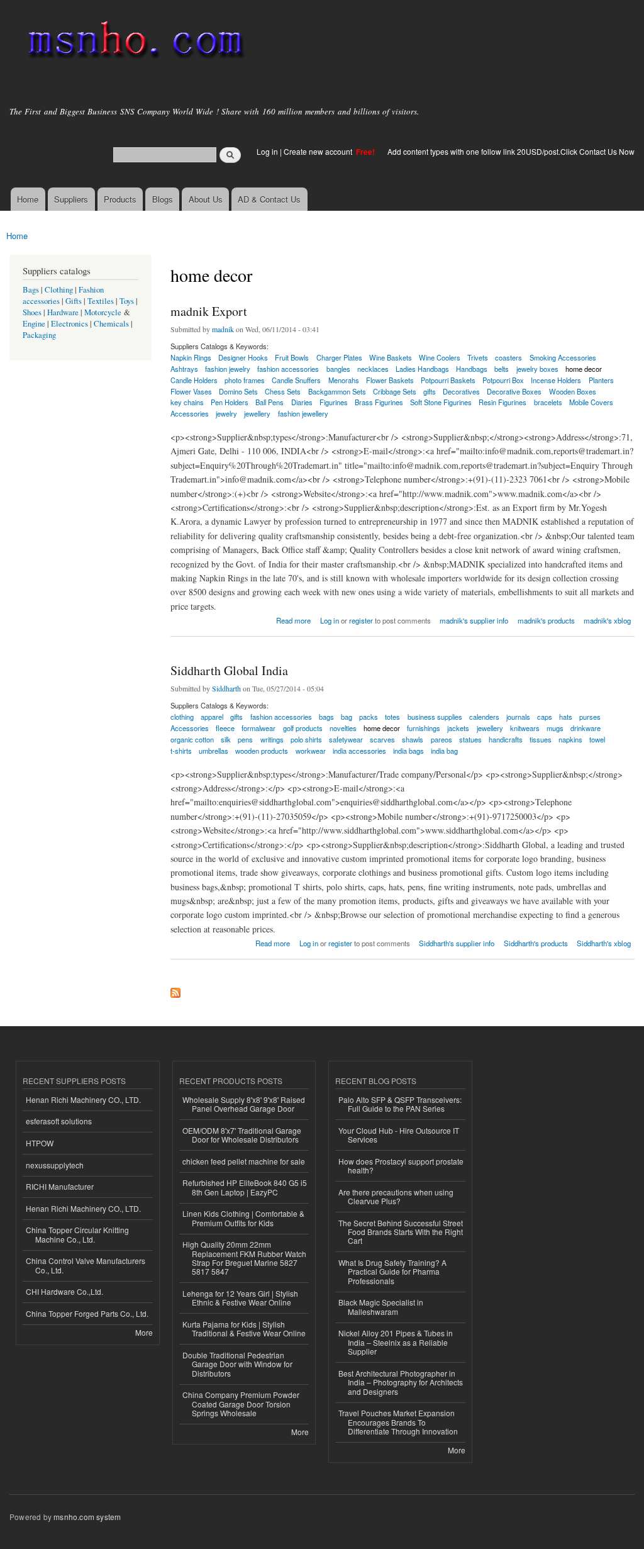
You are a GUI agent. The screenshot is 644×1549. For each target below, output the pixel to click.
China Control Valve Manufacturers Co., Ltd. (85, 1265)
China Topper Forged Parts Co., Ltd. (87, 1313)
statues (470, 739)
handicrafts (506, 739)
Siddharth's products (536, 943)
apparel (212, 717)
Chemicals (112, 323)
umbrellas (213, 751)
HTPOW (39, 1143)
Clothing (59, 289)
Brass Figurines (379, 402)
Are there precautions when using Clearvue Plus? (395, 1196)
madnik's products (546, 620)
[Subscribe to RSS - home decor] (175, 989)
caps (544, 717)
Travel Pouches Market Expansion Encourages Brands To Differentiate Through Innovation (398, 1421)
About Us (206, 199)
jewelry (226, 413)
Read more (293, 619)
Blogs (162, 199)
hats (565, 717)
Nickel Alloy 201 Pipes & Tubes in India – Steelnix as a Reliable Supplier (395, 1342)
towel (597, 739)
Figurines (333, 402)
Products (120, 199)
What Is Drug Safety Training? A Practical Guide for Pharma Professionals (392, 1271)
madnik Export (208, 311)
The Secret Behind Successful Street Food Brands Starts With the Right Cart (400, 1231)
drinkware (585, 728)
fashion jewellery (303, 413)
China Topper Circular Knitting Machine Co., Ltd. (77, 1234)
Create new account (319, 151)
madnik (223, 329)
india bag (444, 751)
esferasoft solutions (59, 1121)
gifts (236, 717)
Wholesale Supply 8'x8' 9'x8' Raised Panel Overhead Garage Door (243, 1104)
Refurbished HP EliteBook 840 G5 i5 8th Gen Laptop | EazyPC (244, 1187)
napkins (570, 739)
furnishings (423, 728)
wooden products (261, 751)
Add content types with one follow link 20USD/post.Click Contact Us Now (511, 151)
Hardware (63, 312)
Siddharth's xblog (604, 943)
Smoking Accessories (563, 357)
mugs (555, 728)
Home (27, 199)
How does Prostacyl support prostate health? (401, 1165)
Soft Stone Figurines (441, 402)
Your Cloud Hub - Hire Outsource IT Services (398, 1134)
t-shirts (181, 751)
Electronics (69, 323)
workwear (311, 751)
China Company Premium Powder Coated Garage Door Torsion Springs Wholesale (240, 1403)
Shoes (32, 312)
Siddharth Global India (229, 670)
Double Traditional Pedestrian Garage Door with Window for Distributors (237, 1364)
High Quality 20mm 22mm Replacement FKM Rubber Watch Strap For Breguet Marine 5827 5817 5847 (244, 1258)
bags (326, 717)
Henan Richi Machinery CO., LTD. (83, 1099)
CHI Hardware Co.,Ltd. (64, 1291)
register (361, 620)
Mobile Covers (591, 402)
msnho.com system (87, 1516)
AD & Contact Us (269, 199)
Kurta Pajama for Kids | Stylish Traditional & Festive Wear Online (244, 1328)
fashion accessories (281, 717)
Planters (601, 380)
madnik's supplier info (474, 620)
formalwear (258, 728)
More (144, 1332)
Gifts (73, 301)
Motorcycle (102, 312)
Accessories (189, 413)
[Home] (133, 42)
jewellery (257, 413)
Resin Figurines (502, 402)
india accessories (359, 751)
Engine (34, 323)
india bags (408, 751)
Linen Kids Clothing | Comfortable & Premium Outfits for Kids (243, 1217)
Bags (31, 289)
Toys (126, 301)
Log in (267, 151)
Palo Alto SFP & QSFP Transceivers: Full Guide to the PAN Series (400, 1104)
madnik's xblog (607, 620)
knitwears (525, 728)
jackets (458, 728)
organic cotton (192, 739)
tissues (541, 739)
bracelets (548, 402)
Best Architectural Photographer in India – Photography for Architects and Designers (400, 1382)
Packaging (39, 335)
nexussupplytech (55, 1165)
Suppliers (71, 199)
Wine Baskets (390, 357)
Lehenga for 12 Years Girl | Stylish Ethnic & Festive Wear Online (240, 1297)
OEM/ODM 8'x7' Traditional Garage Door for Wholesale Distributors (241, 1134)
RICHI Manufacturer (60, 1186)
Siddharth (226, 688)
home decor (583, 369)
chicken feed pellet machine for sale (243, 1161)
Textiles (100, 301)
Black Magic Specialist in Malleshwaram (380, 1306)
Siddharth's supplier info (456, 943)
